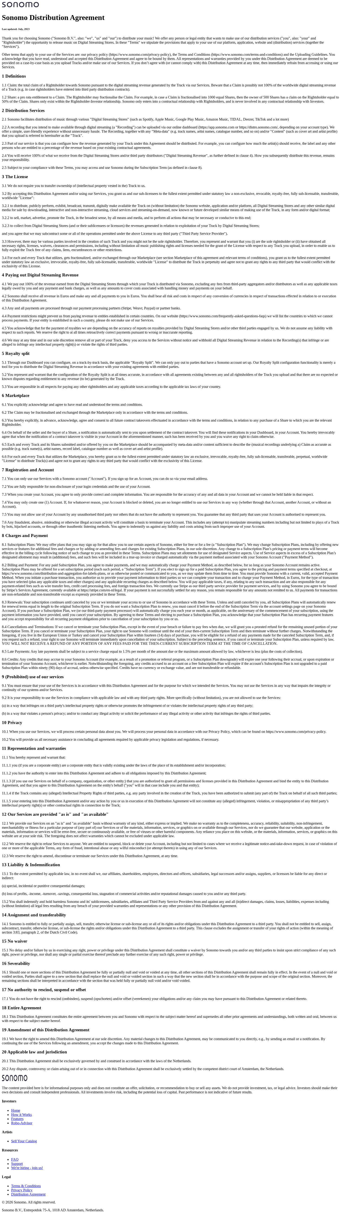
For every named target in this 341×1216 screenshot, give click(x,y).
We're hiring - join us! (27, 1168)
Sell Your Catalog (24, 1141)
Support (17, 1164)
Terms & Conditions (26, 1186)
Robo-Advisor (21, 1123)
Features (17, 1119)
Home (15, 1110)
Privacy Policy (21, 1190)
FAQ (15, 1159)
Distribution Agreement (28, 1194)
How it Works (21, 1115)
